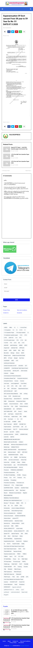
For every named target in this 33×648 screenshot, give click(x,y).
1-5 (13, 330)
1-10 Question (7, 330)
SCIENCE (19, 513)
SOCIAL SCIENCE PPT (9, 528)
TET (15, 556)
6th (25, 340)
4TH (20, 337)
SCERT (16, 505)
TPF (15, 566)
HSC (5, 419)
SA (8, 505)
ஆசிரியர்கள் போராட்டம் (9, 589)
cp (4, 386)
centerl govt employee (9, 363)
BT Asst (10, 358)
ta (4, 543)
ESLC (21, 403)
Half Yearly (10, 414)
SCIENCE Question (8, 520)
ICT (21, 419)
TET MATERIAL (7, 559)
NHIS (21, 454)
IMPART (15, 424)
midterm (21, 442)
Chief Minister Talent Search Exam (20, 368)
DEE (8, 388)
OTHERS (13, 462)
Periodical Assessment (9, 472)
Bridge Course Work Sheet (19, 355)
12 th (21, 335)
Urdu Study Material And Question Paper (13, 579)
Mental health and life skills (10, 442)
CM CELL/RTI (16, 370)
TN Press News (7, 561)
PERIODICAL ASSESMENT (17, 470)
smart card (6, 526)
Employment (11, 401)
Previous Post (6, 170)
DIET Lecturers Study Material (11, 393)
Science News (7, 518)
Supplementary (18, 538)
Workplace (21, 584)
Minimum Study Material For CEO (19, 444)
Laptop (17, 431)
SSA (22, 533)
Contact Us (5, 312)
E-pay (5, 396)
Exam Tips (6, 406)
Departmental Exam (23, 388)
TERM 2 (24, 554)
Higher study (15, 416)
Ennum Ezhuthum (14, 403)
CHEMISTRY (7, 368)
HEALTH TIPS (18, 414)
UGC (18, 576)
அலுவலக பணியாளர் (16, 587)
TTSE (13, 576)
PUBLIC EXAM (19, 485)
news (5, 454)
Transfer (26, 566)
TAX (24, 548)
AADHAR (6, 345)
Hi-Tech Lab (7, 416)
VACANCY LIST (13, 582)
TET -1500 (20, 556)
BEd (19, 350)
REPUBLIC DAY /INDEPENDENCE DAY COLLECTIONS (13, 501)
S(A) (5, 505)
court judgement (15, 383)
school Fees (7, 510)
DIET (16, 391)
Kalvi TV (15, 429)
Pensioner (6, 470)
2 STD (5, 337)
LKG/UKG (6, 437)
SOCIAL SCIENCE (8, 531)
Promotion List (20, 482)
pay (14, 465)
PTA (13, 485)
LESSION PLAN (23, 434)
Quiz (17, 490)
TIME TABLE (24, 559)
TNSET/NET (14, 564)
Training (20, 566)
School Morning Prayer (17, 510)
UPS (27, 576)
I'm (18, 419)
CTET (24, 386)
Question (17, 487)
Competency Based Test (9, 378)
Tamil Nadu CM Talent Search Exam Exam (14, 546)
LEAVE (16, 434)
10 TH (20, 330)
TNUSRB (26, 564)
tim (19, 559)
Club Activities (7, 370)
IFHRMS (14, 421)
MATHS (12, 437)
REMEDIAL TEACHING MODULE (11, 498)
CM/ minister (24, 370)
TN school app (16, 561)
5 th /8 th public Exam (9, 340)
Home (4, 641)
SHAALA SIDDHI (15, 523)
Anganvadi (6, 347)
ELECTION (25, 398)
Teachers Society (17, 551)
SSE (5, 536)
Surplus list (18, 541)
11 (25, 330)
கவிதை (17, 589)
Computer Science (8, 381)
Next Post (28, 170)
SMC (12, 526)
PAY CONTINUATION (22, 465)
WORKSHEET (7, 587)
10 (16, 330)
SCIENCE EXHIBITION (20, 515)
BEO (23, 350)
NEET (19, 452)
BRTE (5, 358)
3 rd (16, 337)
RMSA (17, 503)
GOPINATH (19, 409)
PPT (14, 477)
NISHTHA (6, 457)
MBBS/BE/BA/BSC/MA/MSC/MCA (12, 439)
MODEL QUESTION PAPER (10, 449)
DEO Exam (13, 388)
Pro (24, 477)
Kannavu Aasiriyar (23, 429)
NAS (5, 452)
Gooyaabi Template (24, 645)
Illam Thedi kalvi (8, 424)
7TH (11, 342)
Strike (21, 536)
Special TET (7, 533)
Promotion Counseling (9, 482)
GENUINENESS (7, 409)
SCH (21, 505)
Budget (15, 358)
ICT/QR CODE (7, 421)
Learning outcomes (8, 434)
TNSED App (7, 564)
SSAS (26, 533)
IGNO (19, 421)
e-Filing (25, 393)
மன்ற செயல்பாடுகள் (15, 592)
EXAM (26, 403)
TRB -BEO (10, 569)
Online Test (6, 462)
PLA (10, 477)
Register (25, 493)
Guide (25, 411)
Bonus (17, 353)
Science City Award (8, 515)
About (9, 641)
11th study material (20, 332)
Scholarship (7, 508)
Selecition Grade (18, 520)
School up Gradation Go (9, 513)
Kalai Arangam (7, 429)
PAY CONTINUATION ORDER (10, 467)
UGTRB (22, 576)
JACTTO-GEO (16, 426)
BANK (14, 350)
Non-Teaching (22, 457)
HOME (24, 416)
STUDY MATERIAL (8, 538)
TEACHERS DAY (7, 551)
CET (26, 365)
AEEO (25, 345)
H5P (5, 414)
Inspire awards (7, 426)
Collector (6, 373)
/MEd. (10, 327)
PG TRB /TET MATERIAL (9, 475)
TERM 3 (6, 556)
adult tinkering (13, 345)
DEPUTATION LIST (8, 391)
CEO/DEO (20, 365)
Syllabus (25, 541)
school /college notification (18, 508)
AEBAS (20, 345)
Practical (20, 477)
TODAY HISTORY (8, 566)
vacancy (6, 582)
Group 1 (20, 411)
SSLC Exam (15, 536)
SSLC (9, 536)
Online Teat (23, 459)
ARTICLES (21, 347)
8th (19, 342)
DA (4, 388)
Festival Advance (24, 406)
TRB (5, 569)
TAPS (19, 548)
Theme (10, 645)
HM (20, 416)
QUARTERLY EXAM (8, 487)
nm (11, 457)
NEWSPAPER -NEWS (13, 454)
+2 (14, 327)
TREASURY (18, 574)
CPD (8, 386)
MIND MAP (6, 444)
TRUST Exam (7, 576)
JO (25, 426)
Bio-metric (6, 353)
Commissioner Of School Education (12, 375)
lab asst (6, 431)
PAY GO (21, 467)
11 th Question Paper (9, 332)
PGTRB (18, 475)
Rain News (22, 490)
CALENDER (6, 360)
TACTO (8, 543)
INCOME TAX (22, 424)
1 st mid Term (23, 327)
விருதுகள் (6, 594)
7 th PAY (6, 342)
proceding (6, 480)
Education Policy (8, 398)
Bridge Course (7, 355)
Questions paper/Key (9, 490)
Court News (23, 383)
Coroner (22, 381)
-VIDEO (5, 327)
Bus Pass (21, 358)
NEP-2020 (24, 452)
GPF (15, 411)
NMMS (15, 457)
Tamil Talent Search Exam (10, 548)
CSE (20, 386)
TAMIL (22, 543)
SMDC (16, 526)
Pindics (5, 477)
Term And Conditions (22, 310)
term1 (11, 556)
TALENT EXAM (15, 543)
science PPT (15, 518)
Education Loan (16, 396)
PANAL (23, 462)
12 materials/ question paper (11, 335)
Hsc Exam (10, 419)
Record (5, 493)
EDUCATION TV (17, 398)
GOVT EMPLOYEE (8, 411)
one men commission (14, 459)
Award (5, 350)
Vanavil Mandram (8, 584)
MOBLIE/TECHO (15, 447)
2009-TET (11, 337)
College (12, 373)
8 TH (15, 342)
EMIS (5, 401)
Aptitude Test (14, 347)
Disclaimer (19, 312)
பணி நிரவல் (6, 592)
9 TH (23, 342)
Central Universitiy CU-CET (10, 365)
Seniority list (7, 523)
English (5, 403)
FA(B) (16, 406)
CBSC (12, 360)
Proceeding (13, 480)
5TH (18, 340)
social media (19, 528)
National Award (12, 452)
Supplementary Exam (9, 541)
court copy (6, 383)
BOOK (22, 353)
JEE (22, 426)
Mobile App (6, 447)
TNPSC (24, 561)
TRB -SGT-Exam (17, 571)
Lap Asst (12, 431)
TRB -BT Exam (17, 569)
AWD (10, 350)
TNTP (20, 564)
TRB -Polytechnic (8, 571)
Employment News (20, 401)
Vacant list (21, 582)
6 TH (22, 340)
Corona (16, 381)
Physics (24, 475)
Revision (6, 503)
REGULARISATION (8, 495)
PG (17, 472)
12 (28, 332)
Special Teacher (15, 533)
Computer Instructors (22, 378)
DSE (21, 393)
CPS (12, 386)
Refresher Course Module (15, 493)
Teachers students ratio (9, 554)
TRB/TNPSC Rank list (9, 574)
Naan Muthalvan (22, 449)
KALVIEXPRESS (14, 135)
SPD (27, 531)
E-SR (10, 396)
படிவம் (22, 589)
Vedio (16, 584)
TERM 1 (19, 554)
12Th (25, 335)
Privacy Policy (6, 310)
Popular (5, 606)
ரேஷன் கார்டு (24, 592)
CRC (16, 386)
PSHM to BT (7, 485)
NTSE (5, 459)
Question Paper (24, 487)
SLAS (22, 523)
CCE (17, 360)
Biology (12, 353)
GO (14, 409)
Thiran (14, 559)
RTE (22, 503)
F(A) (12, 406)
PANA (18, 462)
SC (12, 505)
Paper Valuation (8, 465)
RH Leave (12, 503)
